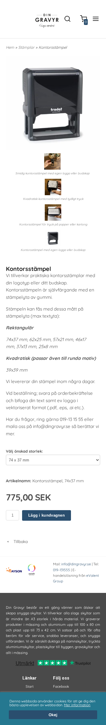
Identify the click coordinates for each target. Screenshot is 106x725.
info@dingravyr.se (76, 564)
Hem (10, 47)
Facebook (61, 686)
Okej (53, 714)
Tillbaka (19, 541)
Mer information (77, 705)
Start (30, 686)
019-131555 (61, 570)
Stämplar (27, 47)
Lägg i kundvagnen (46, 515)
